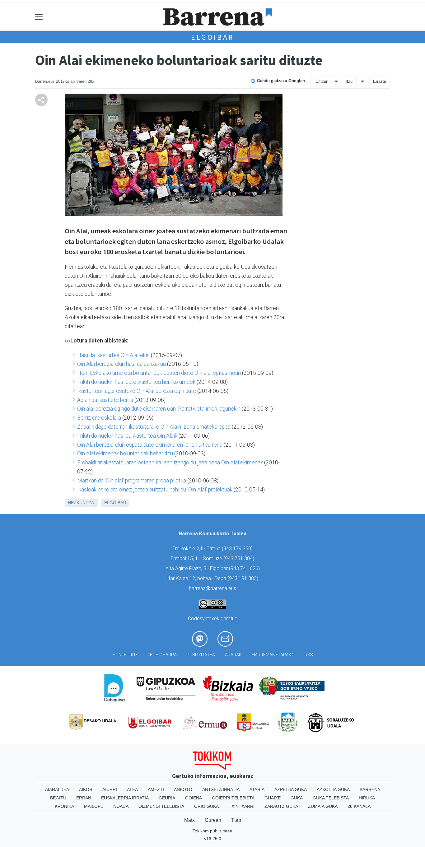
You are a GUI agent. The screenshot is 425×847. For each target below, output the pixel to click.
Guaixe (272, 797)
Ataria (257, 789)
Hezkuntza (81, 502)
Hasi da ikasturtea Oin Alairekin (113, 355)
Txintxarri (242, 806)
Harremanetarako (273, 655)
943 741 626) (245, 568)
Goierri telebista (233, 797)
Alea (132, 789)
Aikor (85, 789)
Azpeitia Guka (290, 789)
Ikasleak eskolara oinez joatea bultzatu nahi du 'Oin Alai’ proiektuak (154, 489)
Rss (309, 655)
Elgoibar (212, 37)
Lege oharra (162, 655)
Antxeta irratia (221, 789)
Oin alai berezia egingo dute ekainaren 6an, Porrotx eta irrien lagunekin (159, 409)
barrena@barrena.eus (212, 588)
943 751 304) (239, 558)
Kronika (64, 806)
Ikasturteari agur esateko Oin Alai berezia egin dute (136, 391)
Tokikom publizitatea (212, 830)
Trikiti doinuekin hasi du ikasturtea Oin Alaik (127, 436)
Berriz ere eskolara (99, 418)
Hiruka (367, 797)
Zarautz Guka (281, 806)
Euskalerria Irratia (125, 797)
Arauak (233, 655)
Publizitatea (201, 655)
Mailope (93, 806)
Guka (297, 797)
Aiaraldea (57, 789)
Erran (83, 797)
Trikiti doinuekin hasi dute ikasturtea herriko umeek (136, 382)
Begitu (58, 797)
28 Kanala (359, 806)
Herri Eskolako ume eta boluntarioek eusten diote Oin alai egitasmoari (159, 373)
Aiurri (109, 789)
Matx (189, 820)
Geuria (167, 797)
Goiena (193, 797)
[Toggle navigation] (39, 17)
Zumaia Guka (323, 806)
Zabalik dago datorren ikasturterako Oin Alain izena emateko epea (154, 427)
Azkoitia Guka (333, 789)
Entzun (321, 81)
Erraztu (379, 81)
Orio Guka (206, 806)
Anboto (183, 789)
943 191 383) (243, 578)
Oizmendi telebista (161, 806)
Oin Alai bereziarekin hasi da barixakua (121, 364)
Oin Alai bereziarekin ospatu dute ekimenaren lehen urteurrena (149, 445)
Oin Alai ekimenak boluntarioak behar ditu (125, 453)
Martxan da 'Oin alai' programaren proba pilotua (131, 480)
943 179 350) (238, 548)
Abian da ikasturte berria (105, 400)
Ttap (236, 820)
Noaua (120, 806)
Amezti (156, 789)
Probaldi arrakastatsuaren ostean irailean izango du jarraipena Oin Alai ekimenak (170, 462)
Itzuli (350, 81)
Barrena (370, 789)
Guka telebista (331, 797)
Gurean (213, 820)
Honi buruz (125, 655)
